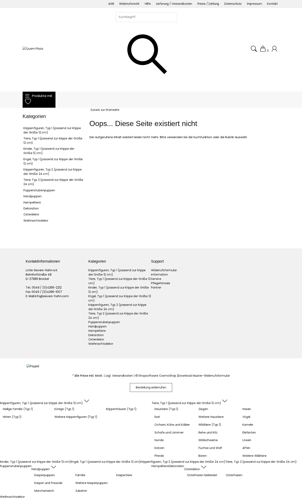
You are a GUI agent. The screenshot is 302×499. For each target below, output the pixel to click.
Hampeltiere (32, 202)
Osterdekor (31, 214)
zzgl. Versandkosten (119, 376)
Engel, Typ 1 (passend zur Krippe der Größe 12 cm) (53, 161)
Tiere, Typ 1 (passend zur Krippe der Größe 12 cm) (52, 140)
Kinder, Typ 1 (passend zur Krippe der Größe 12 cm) (48, 151)
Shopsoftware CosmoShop (157, 376)
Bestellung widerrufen (151, 387)
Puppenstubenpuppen (39, 190)
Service (156, 279)
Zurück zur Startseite (104, 110)
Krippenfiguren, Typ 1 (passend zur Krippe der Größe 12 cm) (52, 130)
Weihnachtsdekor (35, 221)
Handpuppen (32, 196)
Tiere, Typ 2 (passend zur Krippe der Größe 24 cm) (53, 182)
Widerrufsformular (164, 270)
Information (159, 274)
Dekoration (31, 208)
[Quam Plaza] (33, 49)
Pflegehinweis (160, 283)
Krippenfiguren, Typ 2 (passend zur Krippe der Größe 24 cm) (52, 171)
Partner (156, 287)
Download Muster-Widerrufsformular (204, 376)
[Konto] (275, 51)
